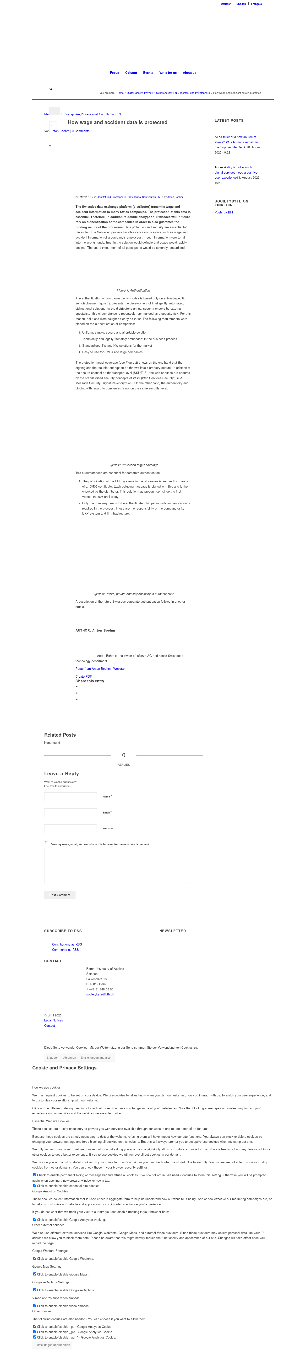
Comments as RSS (65, 949)
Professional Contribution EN (101, 114)
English (241, 3)
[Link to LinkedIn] (45, 82)
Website (119, 668)
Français (256, 3)
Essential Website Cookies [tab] (51, 1121)
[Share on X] (81, 686)
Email (107, 812)
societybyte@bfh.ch (100, 994)
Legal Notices (53, 1020)
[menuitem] (226, 3)
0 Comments (81, 130)
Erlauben (53, 1057)
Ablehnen (69, 1057)
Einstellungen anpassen (96, 1057)
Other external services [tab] (48, 1224)
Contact (49, 1025)
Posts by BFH (224, 212)
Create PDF (84, 676)
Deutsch (226, 3)
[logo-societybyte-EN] (153, 37)
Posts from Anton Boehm (93, 668)
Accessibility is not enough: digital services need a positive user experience (236, 172)
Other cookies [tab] (42, 1311)
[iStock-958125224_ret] (117, 168)
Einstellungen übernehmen (52, 1345)
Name (107, 796)
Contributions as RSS (66, 944)
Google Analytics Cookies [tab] (50, 1191)
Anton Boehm (59, 130)
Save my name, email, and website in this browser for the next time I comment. (100, 844)
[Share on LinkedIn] (81, 693)
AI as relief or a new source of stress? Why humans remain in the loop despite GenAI (236, 141)
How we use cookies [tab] (46, 1087)
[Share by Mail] (81, 699)
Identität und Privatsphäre (62, 114)
